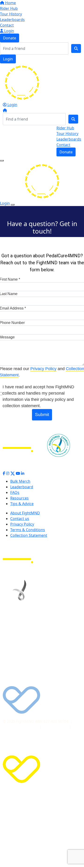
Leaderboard (21, 486)
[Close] (12, 204)
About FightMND (25, 513)
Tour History (11, 14)
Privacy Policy (43, 368)
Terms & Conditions (27, 529)
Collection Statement (28, 535)
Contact (7, 25)
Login (8, 30)
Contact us (19, 518)
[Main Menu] (2, 160)
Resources (19, 498)
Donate (9, 38)
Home (10, 2)
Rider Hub (9, 8)
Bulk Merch (20, 481)
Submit (42, 414)
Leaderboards (12, 19)
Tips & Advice (22, 503)
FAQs (14, 492)
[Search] (76, 48)
